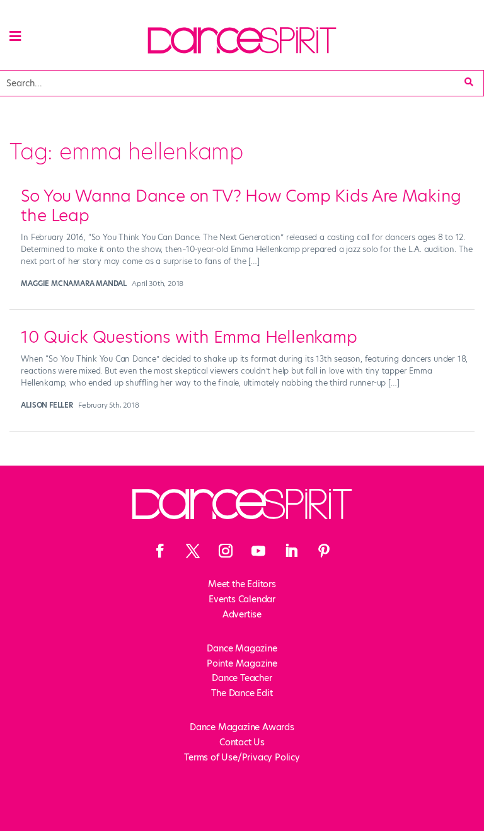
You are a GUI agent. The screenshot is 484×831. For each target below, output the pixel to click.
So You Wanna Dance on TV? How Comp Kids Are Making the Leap (241, 206)
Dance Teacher (242, 678)
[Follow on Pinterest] (324, 551)
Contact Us (242, 742)
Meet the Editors (242, 584)
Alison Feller (46, 405)
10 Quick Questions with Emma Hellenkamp (189, 337)
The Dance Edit (241, 693)
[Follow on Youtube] (258, 551)
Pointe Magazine (242, 663)
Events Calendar (242, 599)
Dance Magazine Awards (242, 727)
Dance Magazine (242, 648)
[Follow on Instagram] (225, 551)
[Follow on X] (193, 551)
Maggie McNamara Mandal (74, 283)
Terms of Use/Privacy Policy (242, 757)
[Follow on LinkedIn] (291, 551)
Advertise (242, 614)
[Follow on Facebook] (160, 551)
